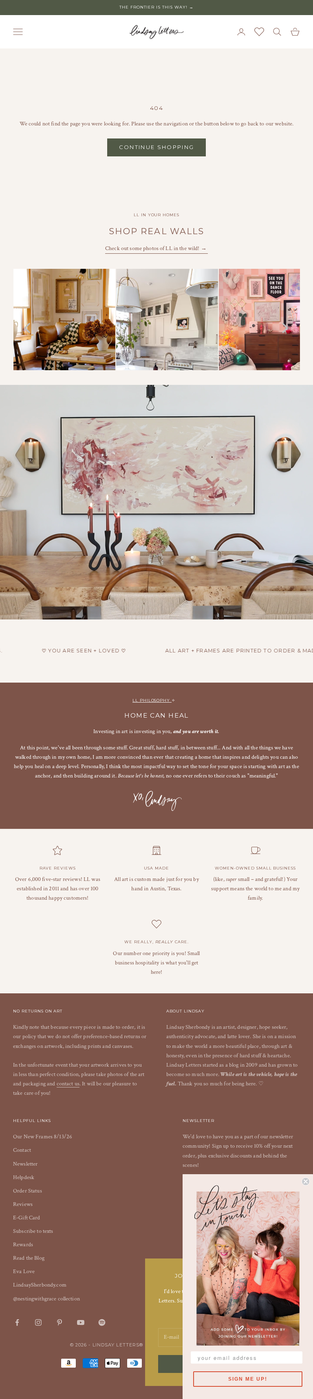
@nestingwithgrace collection (46, 1298)
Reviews (23, 1204)
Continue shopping (156, 147)
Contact (22, 1150)
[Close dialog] (306, 1181)
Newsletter (25, 1164)
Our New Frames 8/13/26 (42, 1136)
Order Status (27, 1191)
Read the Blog (28, 1258)
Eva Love (24, 1271)
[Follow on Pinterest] (59, 1322)
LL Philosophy (152, 700)
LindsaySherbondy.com (39, 1285)
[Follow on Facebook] (17, 1322)
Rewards (23, 1244)
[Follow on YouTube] (81, 1322)
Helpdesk (23, 1177)
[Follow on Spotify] (102, 1322)
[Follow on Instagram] (38, 1322)
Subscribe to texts (33, 1231)
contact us (68, 1083)
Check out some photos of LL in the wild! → (156, 248)
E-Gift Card (26, 1217)
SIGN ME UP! (247, 1379)
